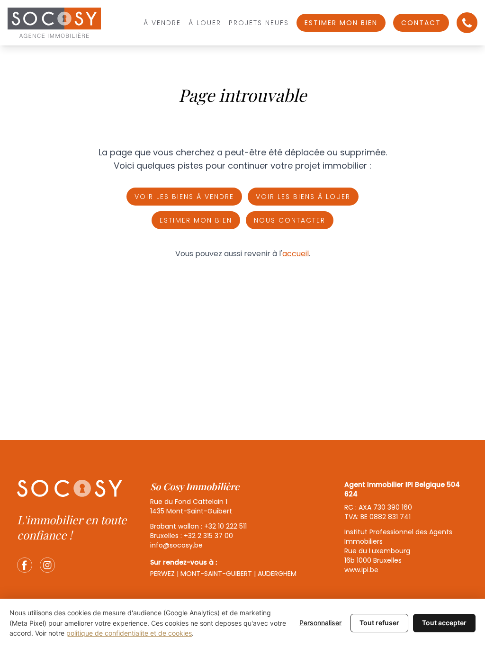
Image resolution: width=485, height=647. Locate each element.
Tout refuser (379, 623)
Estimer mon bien (341, 22)
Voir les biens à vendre (184, 196)
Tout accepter (444, 623)
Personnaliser (320, 623)
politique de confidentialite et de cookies (129, 633)
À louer (205, 22)
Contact (421, 22)
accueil (295, 253)
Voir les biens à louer (303, 196)
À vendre (162, 22)
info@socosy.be (176, 545)
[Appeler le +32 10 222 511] (467, 22)
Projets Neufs (259, 22)
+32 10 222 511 (225, 526)
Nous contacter (289, 220)
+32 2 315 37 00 (208, 535)
